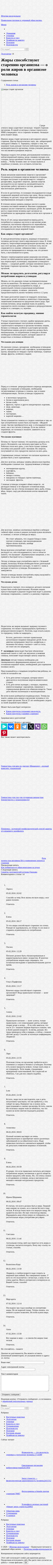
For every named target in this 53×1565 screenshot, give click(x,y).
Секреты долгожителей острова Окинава (19, 872)
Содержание (11, 1513)
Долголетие (6, 54)
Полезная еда (12, 45)
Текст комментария (9, 1374)
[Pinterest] (4, 733)
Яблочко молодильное (19, 1547)
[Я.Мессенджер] (4, 726)
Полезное (10, 42)
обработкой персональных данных (17, 1401)
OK (26, 1563)
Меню (3, 25)
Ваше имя (5, 1362)
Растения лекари (13, 1433)
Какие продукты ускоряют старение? (22, 714)
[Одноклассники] (17, 726)
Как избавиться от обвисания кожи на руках (20, 867)
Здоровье (10, 36)
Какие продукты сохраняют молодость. (23, 711)
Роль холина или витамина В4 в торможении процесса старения (23, 860)
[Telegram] (24, 726)
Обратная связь (13, 1511)
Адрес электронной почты (12, 1367)
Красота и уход (12, 38)
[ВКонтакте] (11, 726)
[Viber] (37, 726)
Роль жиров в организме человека (21, 85)
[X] (31, 726)
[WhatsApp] (44, 726)
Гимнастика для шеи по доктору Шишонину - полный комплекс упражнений (25, 767)
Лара (8, 1054)
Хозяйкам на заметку (15, 40)
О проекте (10, 1515)
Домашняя (10, 33)
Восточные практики (15, 1417)
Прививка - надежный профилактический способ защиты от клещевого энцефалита (26, 830)
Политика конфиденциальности (38, 1549)
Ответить (10, 904)
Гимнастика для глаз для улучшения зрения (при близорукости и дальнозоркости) (22, 798)
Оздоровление (12, 1426)
